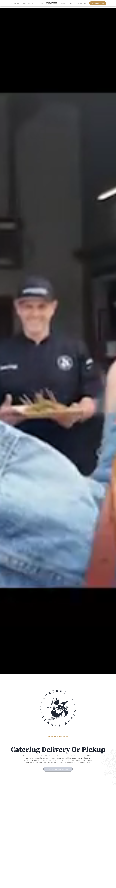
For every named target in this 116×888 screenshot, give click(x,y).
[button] (58, 769)
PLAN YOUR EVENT (98, 3)
